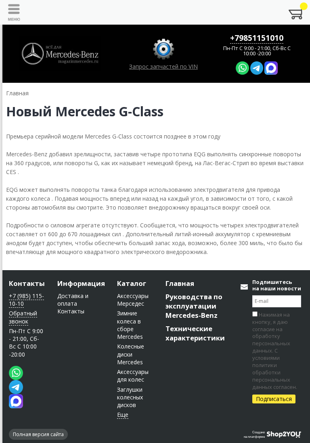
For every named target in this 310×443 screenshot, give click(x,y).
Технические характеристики (195, 333)
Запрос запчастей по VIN (163, 66)
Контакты (27, 283)
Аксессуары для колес (133, 375)
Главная (179, 283)
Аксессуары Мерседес (133, 299)
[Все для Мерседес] (60, 53)
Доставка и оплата (72, 299)
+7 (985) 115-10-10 (26, 299)
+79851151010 (256, 38)
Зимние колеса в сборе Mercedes (130, 324)
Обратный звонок (23, 317)
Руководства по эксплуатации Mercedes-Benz (193, 306)
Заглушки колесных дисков (130, 397)
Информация (81, 283)
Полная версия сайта (38, 434)
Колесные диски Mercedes (130, 354)
